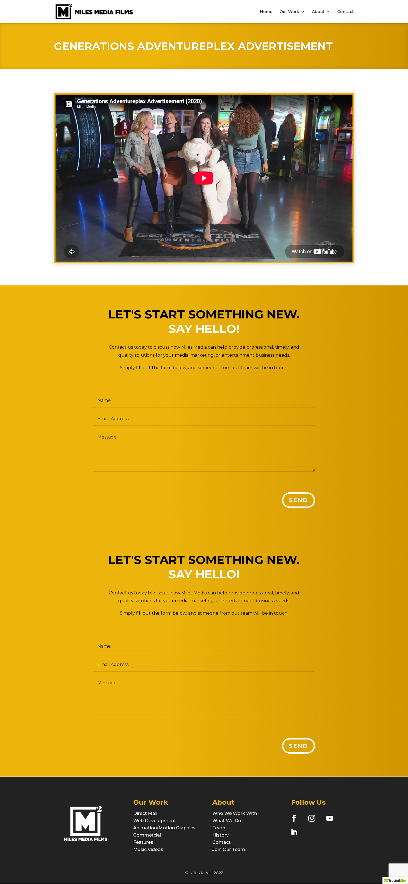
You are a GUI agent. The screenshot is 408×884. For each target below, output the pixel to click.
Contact (345, 12)
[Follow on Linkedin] (294, 832)
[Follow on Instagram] (312, 818)
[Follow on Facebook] (294, 818)
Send (298, 500)
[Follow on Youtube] (329, 818)
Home (266, 12)
